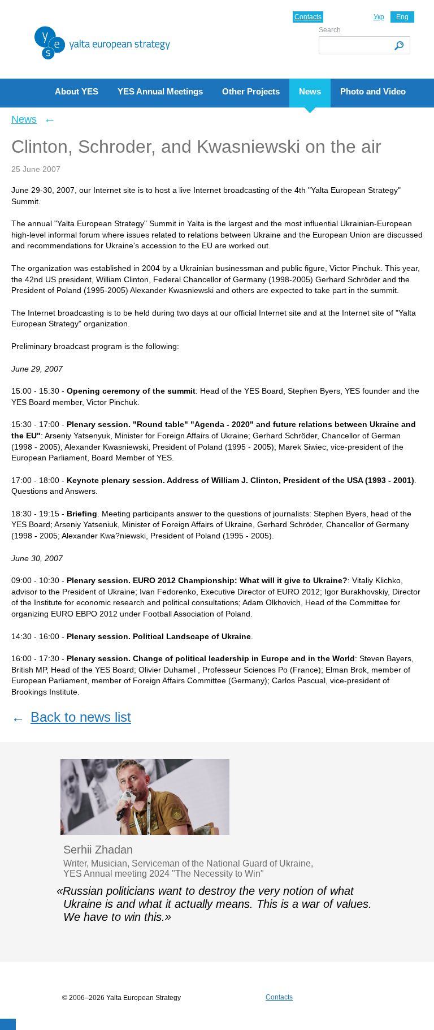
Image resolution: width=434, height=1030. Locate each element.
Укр (379, 17)
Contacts (308, 17)
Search (330, 30)
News (24, 119)
